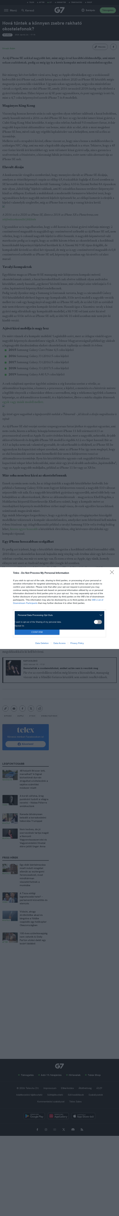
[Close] (113, 573)
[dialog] (59, 608)
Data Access (59, 643)
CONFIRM (37, 632)
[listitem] (58, 615)
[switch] (98, 622)
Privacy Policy (77, 643)
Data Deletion (42, 643)
